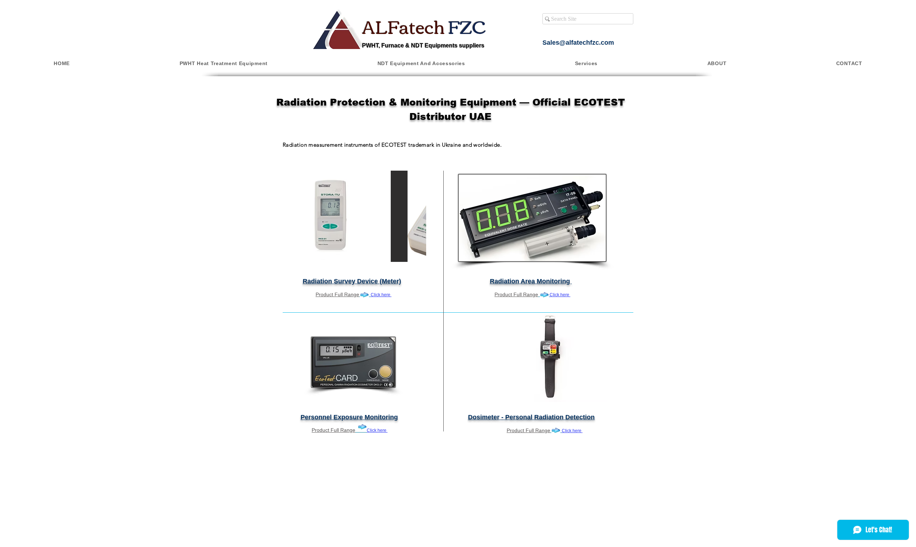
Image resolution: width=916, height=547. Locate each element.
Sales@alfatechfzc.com (578, 42)
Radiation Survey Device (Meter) (352, 281)
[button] (223, 63)
